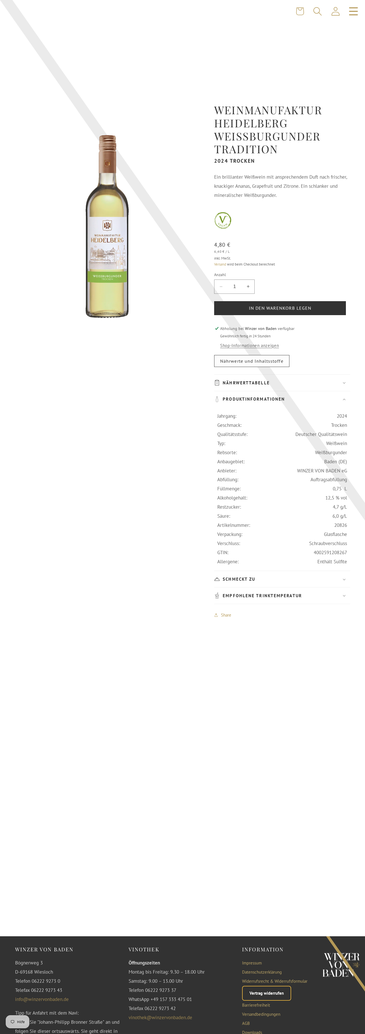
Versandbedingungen (261, 1014)
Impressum (252, 963)
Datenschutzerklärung (262, 972)
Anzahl (220, 274)
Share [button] (226, 615)
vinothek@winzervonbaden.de (160, 1017)
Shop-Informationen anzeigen (249, 345)
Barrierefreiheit (256, 1005)
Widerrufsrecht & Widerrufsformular (274, 981)
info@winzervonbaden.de (42, 999)
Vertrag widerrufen (267, 993)
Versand (220, 264)
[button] (318, 11)
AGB (246, 1023)
